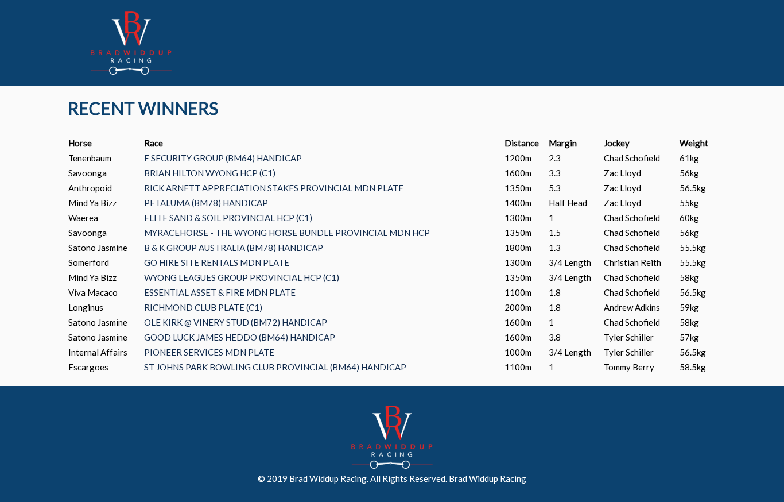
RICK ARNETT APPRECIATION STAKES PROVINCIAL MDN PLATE (273, 188)
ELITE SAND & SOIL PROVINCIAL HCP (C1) (228, 218)
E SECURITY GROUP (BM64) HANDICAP (223, 158)
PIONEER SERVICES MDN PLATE (209, 352)
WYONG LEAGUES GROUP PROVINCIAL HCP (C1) (241, 277)
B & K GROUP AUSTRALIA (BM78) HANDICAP (233, 247)
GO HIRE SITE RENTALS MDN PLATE (216, 262)
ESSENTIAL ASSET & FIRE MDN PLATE (220, 292)
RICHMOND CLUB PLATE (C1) (203, 307)
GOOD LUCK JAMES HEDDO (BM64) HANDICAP (239, 337)
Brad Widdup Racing (487, 478)
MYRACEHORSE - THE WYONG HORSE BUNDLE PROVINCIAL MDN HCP (287, 232)
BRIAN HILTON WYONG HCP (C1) (209, 173)
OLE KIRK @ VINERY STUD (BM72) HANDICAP (235, 322)
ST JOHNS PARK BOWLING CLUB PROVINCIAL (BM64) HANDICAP (275, 367)
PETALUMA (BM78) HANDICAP (206, 203)
